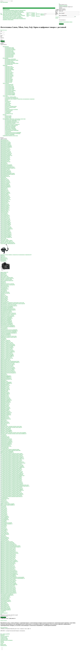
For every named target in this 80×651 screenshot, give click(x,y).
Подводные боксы (8, 110)
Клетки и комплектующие (10, 107)
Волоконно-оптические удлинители (12, 124)
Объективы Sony (8, 77)
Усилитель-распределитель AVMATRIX (13, 132)
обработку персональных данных (65, 21)
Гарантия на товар (4, 639)
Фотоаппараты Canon (9, 47)
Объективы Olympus (9, 74)
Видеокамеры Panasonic (10, 62)
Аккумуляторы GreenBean (10, 90)
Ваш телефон (62, 13)
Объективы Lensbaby (9, 72)
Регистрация (5, 2)
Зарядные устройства (17, 13)
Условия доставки (4, 638)
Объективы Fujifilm (9, 68)
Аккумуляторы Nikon (9, 91)
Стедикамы (14, 16)
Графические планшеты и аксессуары (10, 135)
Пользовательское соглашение (6, 640)
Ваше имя (61, 10)
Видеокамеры (12, 10)
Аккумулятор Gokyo (9, 85)
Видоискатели (8, 101)
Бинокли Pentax (8, 116)
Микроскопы (14, 14)
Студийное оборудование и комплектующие (12, 17)
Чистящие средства (9, 113)
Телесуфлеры (7, 112)
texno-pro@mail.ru (3, 627)
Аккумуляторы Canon (9, 86)
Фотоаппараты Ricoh (9, 54)
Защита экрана (8, 103)
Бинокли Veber (8, 117)
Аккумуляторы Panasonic (10, 93)
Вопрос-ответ (3, 644)
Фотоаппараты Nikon (9, 51)
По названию (3, 610)
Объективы (17, 10)
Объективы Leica (8, 71)
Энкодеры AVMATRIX (9, 134)
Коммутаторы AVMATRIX (10, 126)
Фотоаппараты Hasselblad (10, 49)
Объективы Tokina (9, 80)
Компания (2, 634)
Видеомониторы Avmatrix (10, 123)
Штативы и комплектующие (13, 18)
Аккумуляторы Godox (9, 89)
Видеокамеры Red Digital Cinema (11, 63)
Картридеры (7, 104)
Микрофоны (19, 14)
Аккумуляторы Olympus (10, 92)
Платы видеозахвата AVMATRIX (11, 130)
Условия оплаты (3, 637)
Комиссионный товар (7, 14)
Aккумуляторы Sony (9, 84)
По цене (2, 611)
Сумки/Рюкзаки (19, 17)
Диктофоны (10, 13)
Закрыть (60, 7)
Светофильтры (8, 111)
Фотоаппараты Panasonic (10, 53)
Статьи (1, 643)
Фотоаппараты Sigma (9, 55)
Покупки (2, 642)
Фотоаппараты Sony (9, 56)
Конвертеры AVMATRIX (10, 127)
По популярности (3, 612)
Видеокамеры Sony (9, 64)
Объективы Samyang (9, 75)
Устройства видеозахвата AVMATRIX (12, 133)
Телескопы (5, 18)
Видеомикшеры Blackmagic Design (12, 121)
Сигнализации (8, 131)
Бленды (6, 99)
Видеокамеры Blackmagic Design (11, 60)
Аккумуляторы (23, 10)
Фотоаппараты (6, 10)
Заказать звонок (57, 17)
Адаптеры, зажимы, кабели (10, 96)
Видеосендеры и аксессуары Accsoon (12, 119)
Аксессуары (5, 11)
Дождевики (7, 102)
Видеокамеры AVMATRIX (10, 59)
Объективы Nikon (8, 73)
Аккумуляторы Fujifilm (9, 88)
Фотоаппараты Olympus (10, 52)
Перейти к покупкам (63, 5)
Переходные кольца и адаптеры (11, 109)
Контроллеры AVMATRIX (10, 128)
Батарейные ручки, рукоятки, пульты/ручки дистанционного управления (19, 98)
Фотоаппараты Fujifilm (9, 48)
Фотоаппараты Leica (9, 50)
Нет (1, 613)
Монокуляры (5, 15)
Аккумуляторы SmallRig (10, 94)
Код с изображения (63, 15)
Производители (3, 645)
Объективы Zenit (8, 82)
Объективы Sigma (8, 76)
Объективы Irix (8, 70)
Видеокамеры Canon (9, 61)
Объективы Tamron (9, 79)
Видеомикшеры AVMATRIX (11, 120)
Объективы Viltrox (9, 81)
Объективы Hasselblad (9, 69)
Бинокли (9, 11)
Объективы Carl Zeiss (9, 67)
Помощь (2, 641)
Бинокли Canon (8, 115)
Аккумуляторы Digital (9, 87)
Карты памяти (8, 105)
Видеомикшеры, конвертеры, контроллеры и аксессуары (13, 12)
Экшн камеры (10, 19)
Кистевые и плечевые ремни (11, 106)
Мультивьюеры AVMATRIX (10, 129)
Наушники (7, 108)
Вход (1, 2)
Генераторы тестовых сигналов (11, 125)
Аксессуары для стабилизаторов (11, 97)
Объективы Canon (8, 66)
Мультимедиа (11, 15)
